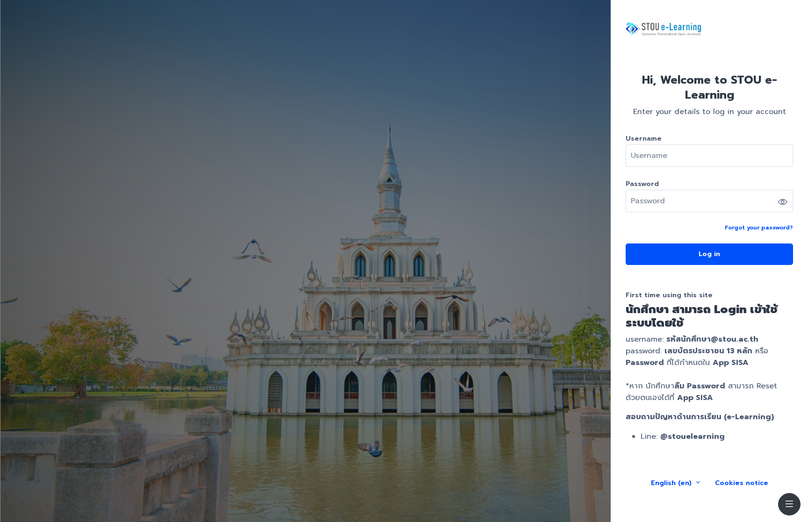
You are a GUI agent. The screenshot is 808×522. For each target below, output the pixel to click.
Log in (709, 254)
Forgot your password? (759, 227)
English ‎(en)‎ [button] (672, 483)
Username (644, 139)
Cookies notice (741, 483)
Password (642, 184)
